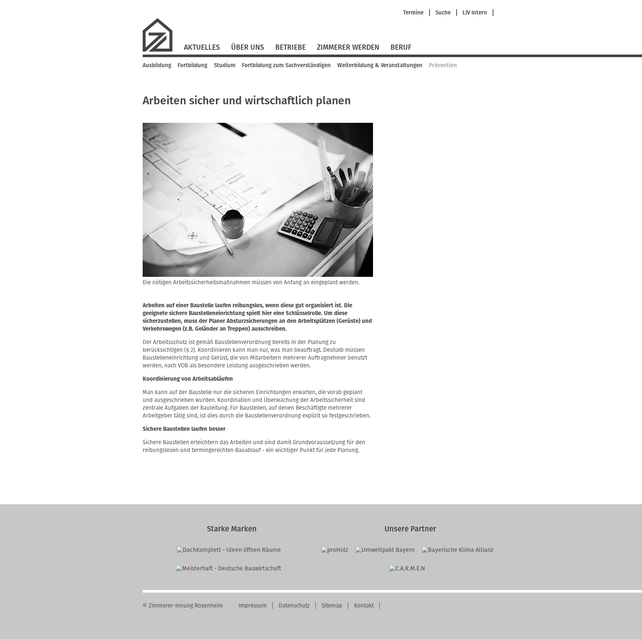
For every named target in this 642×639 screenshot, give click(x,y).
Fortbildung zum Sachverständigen (286, 65)
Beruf (400, 47)
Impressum (253, 605)
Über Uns (247, 47)
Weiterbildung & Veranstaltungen (379, 65)
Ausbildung (157, 65)
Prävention (443, 65)
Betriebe (290, 47)
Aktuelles (202, 47)
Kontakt (364, 605)
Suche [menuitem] (443, 13)
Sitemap (332, 605)
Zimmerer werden (348, 47)
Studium (225, 65)
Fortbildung (192, 65)
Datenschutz (294, 605)
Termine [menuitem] (413, 13)
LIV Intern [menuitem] (475, 13)
